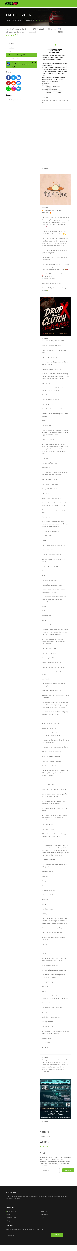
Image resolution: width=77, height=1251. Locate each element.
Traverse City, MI (28, 20)
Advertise (44, 1211)
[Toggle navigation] (69, 4)
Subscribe (68, 1170)
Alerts (11, 51)
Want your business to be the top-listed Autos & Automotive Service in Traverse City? (24, 65)
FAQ (8, 1221)
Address (11, 48)
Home (8, 20)
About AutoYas (11, 1211)
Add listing (44, 1214)
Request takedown (14, 59)
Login (42, 1218)
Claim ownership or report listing (18, 55)
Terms (9, 1214)
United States (16, 20)
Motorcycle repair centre (16, 100)
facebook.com (44, 1146)
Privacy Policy (11, 1218)
